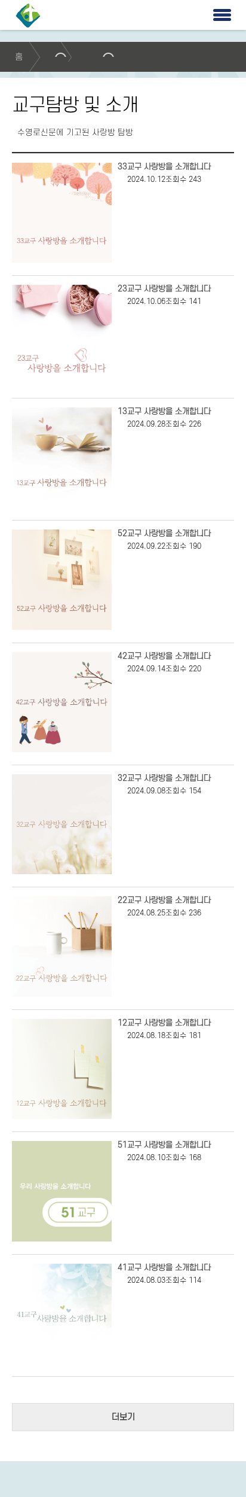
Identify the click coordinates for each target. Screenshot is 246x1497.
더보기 (123, 1417)
